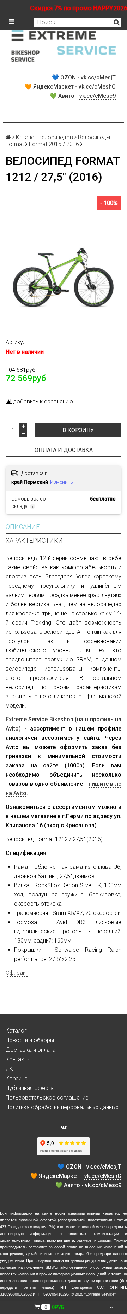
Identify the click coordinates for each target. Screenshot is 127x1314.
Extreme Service (100, 1294)
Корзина (17, 1078)
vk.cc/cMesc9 (97, 96)
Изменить (61, 482)
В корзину (78, 430)
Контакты (18, 1059)
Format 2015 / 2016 (54, 144)
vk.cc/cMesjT (98, 77)
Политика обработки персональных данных (62, 1107)
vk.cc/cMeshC (97, 86)
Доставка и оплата (30, 1049)
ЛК (9, 1069)
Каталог (16, 1030)
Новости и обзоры (30, 1040)
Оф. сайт (17, 972)
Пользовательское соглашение (47, 1097)
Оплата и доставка (64, 450)
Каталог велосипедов (44, 137)
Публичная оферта (30, 1088)
